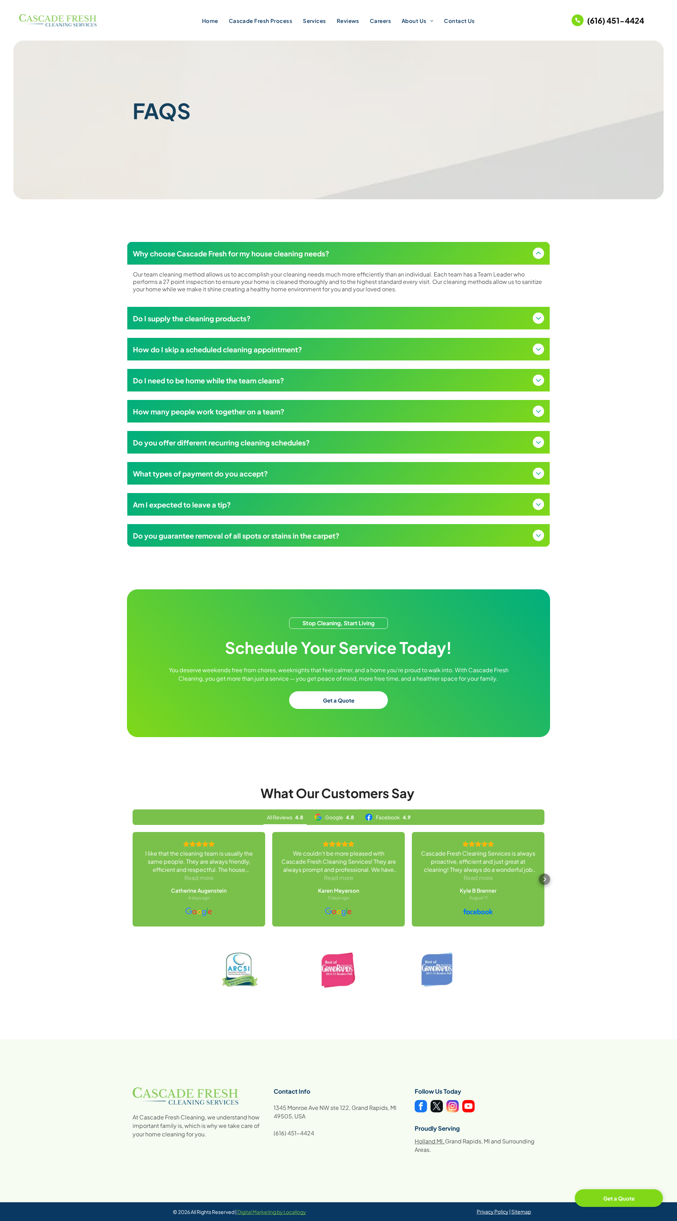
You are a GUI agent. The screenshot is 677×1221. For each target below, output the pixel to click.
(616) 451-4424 (294, 1133)
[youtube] (468, 1107)
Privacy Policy (492, 1211)
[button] (132, 879)
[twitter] (437, 1107)
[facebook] (421, 1107)
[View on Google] (198, 912)
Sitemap (521, 1211)
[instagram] (452, 1107)
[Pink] (338, 970)
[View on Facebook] (478, 912)
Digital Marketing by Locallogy (271, 1212)
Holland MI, (429, 1141)
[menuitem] (210, 20)
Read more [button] (199, 877)
